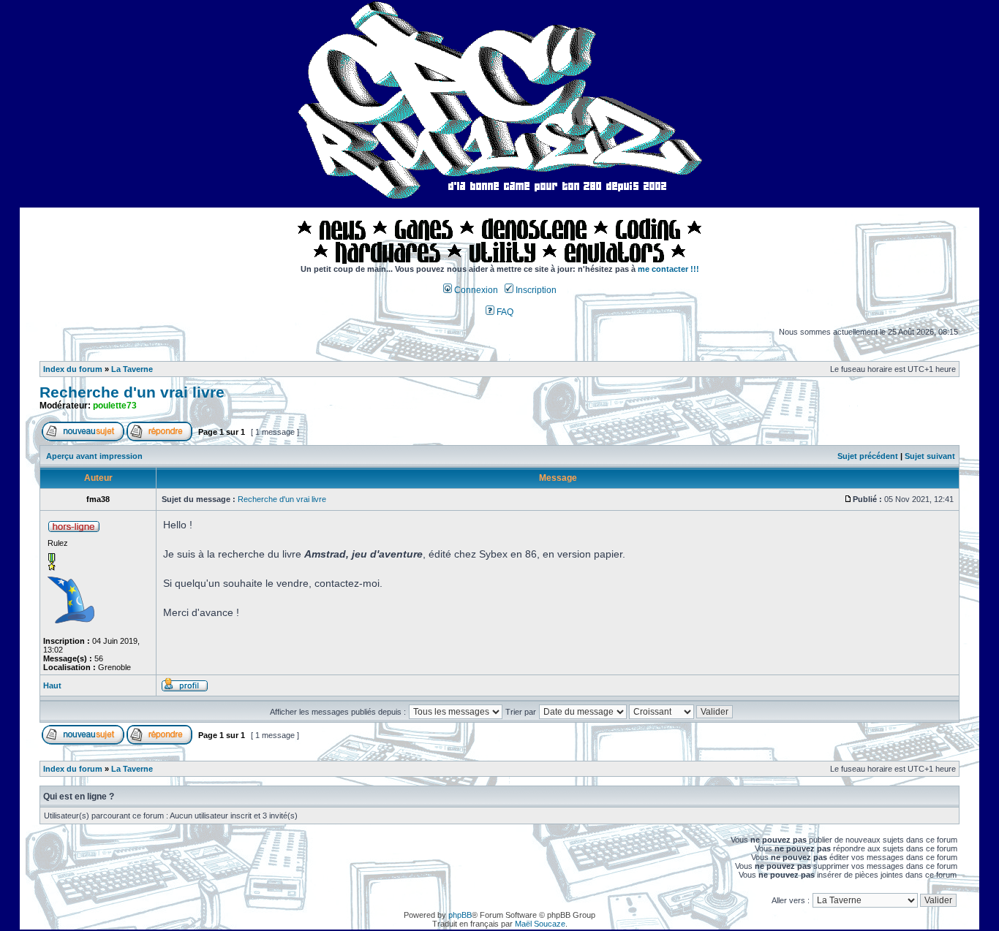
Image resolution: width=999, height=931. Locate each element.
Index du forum (72, 369)
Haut (52, 685)
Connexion (475, 290)
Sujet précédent (867, 456)
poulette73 (115, 405)
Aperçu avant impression (94, 456)
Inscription (535, 290)
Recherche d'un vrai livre (132, 392)
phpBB (460, 915)
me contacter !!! (668, 269)
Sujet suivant (930, 456)
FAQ (503, 312)
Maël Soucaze (540, 923)
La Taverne (132, 369)
